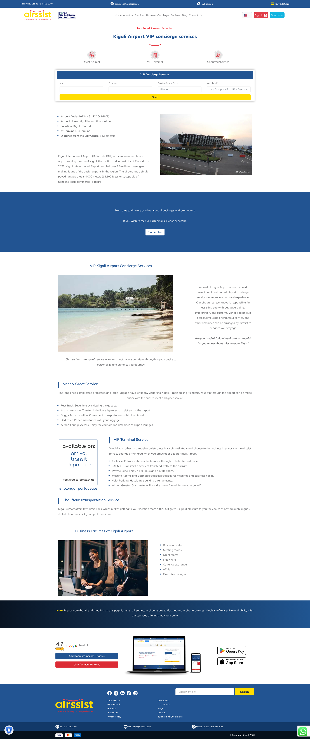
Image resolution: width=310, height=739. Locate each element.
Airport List (112, 712)
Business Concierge (157, 15)
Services (140, 15)
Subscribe (155, 232)
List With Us (164, 704)
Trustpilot (84, 645)
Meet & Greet (113, 700)
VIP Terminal (113, 704)
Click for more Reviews (87, 664)
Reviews (175, 15)
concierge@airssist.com (127, 3)
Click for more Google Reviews (87, 656)
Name (62, 83)
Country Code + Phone (168, 83)
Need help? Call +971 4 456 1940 (36, 3)
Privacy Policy (114, 716)
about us (128, 15)
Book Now (277, 15)
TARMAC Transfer (123, 466)
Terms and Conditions (170, 716)
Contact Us (195, 15)
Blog (184, 15)
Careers (162, 712)
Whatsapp (207, 3)
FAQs (160, 708)
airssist (203, 287)
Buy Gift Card (282, 3)
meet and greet (164, 398)
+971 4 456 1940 (68, 727)
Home (118, 15)
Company (113, 83)
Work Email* (212, 83)
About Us (111, 708)
